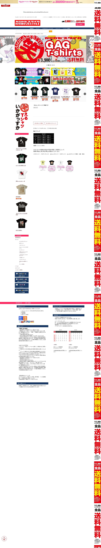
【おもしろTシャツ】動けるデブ (43, 167)
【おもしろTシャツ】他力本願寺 (61, 167)
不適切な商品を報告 (53, 128)
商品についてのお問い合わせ (40, 128)
